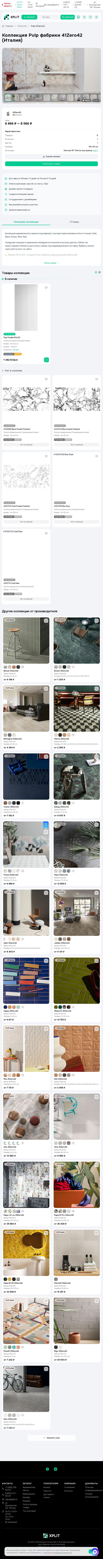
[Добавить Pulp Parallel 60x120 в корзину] (46, 359)
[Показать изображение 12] (93, 97)
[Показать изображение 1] (7, 97)
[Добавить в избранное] (46, 287)
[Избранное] (90, 17)
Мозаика (26, 1501)
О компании (69, 1487)
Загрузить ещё (53, 1438)
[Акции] (84, 17)
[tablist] (50, 222)
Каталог (47, 1487)
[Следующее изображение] (97, 75)
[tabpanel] (51, 247)
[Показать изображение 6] (46, 97)
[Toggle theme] (96, 17)
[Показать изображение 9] (70, 97)
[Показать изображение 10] (78, 97)
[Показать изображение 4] (31, 97)
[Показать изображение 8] (62, 97)
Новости (47, 1491)
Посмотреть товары (51, 164)
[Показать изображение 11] (85, 97)
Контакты (68, 1491)
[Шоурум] (78, 17)
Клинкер (26, 1497)
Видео (87, 100)
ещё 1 (95, 150)
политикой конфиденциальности (57, 1553)
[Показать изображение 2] (15, 97)
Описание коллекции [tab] (26, 221)
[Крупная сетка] (95, 272)
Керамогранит (29, 1494)
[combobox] (51, 17)
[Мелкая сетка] (99, 272)
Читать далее (50, 263)
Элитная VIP (69, 150)
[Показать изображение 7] (54, 97)
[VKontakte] (56, 1469)
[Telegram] (47, 1469)
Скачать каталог (53, 156)
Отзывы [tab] (74, 221)
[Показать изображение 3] (23, 97)
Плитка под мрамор (83, 150)
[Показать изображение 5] (39, 97)
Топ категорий (29, 1511)
